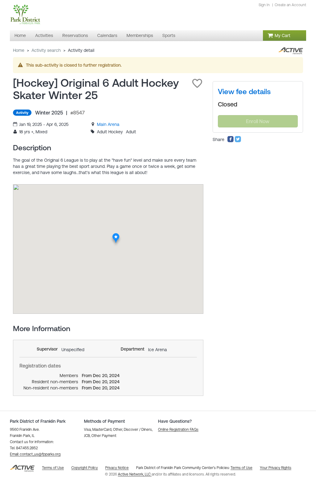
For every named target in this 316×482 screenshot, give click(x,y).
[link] (108, 124)
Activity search (46, 50)
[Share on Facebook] (230, 141)
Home (18, 50)
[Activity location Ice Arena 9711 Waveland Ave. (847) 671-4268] (116, 235)
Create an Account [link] (290, 5)
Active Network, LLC (135, 474)
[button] (197, 83)
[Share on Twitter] (238, 141)
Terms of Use (241, 468)
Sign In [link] (264, 5)
